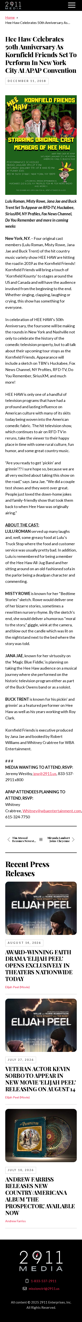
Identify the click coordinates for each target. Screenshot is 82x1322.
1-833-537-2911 (43, 1281)
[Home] (41, 1260)
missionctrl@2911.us (44, 1288)
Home (10, 17)
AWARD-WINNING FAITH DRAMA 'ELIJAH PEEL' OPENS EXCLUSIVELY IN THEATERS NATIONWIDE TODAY (38, 965)
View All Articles (41, 839)
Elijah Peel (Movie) (17, 987)
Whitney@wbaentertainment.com (52, 810)
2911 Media (34, 5)
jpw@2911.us (44, 773)
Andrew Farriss (15, 1221)
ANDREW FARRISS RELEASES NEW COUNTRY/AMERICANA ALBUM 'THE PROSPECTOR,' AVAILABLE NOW (40, 1195)
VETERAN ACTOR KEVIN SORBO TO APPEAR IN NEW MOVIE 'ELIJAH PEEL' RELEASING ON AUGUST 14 (40, 1078)
